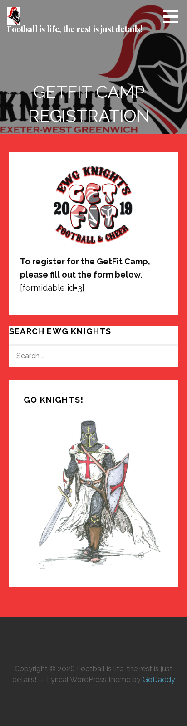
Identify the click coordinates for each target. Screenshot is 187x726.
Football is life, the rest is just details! (75, 29)
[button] (174, 16)
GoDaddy (159, 679)
